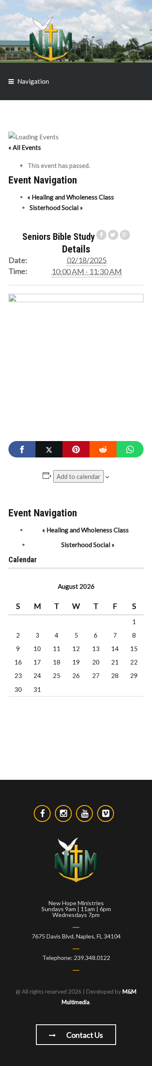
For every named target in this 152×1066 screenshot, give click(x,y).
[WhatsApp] (130, 449)
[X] (48, 449)
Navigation (33, 81)
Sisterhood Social (56, 207)
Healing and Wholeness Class (70, 197)
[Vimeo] (105, 813)
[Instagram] (63, 813)
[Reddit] (103, 449)
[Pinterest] (76, 449)
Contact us (84, 1034)
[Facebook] (21, 449)
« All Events (24, 147)
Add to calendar (78, 476)
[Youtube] (84, 813)
